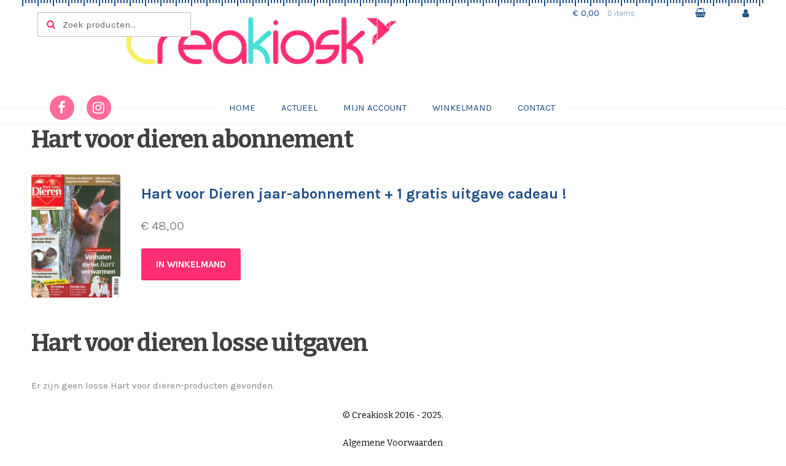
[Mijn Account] (745, 13)
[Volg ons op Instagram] (99, 107)
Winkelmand (462, 107)
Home (242, 107)
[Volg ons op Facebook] (62, 107)
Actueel (299, 107)
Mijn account (375, 107)
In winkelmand (191, 264)
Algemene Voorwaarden (393, 443)
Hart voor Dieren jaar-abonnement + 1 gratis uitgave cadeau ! (353, 193)
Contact (536, 107)
